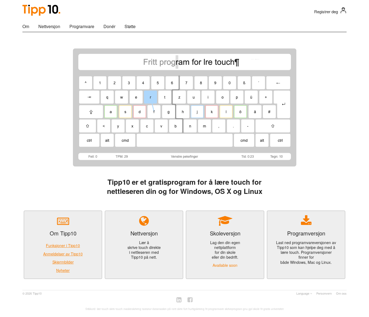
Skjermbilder (63, 262)
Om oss (341, 293)
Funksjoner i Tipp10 (63, 245)
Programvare (81, 26)
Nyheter (63, 270)
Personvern (324, 293)
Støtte (130, 26)
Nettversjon (49, 26)
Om (25, 26)
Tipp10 (37, 293)
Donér (109, 26)
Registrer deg (326, 11)
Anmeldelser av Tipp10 (63, 254)
